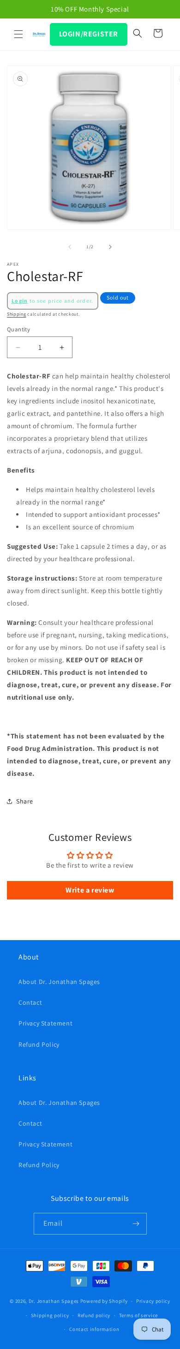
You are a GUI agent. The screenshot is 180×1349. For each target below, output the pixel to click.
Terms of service (138, 1315)
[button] (18, 34)
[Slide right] (110, 247)
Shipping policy (50, 1315)
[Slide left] (70, 247)
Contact (30, 1002)
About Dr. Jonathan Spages (59, 981)
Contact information (94, 1329)
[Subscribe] (136, 1224)
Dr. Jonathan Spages (54, 1301)
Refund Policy (39, 1044)
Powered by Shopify (104, 1301)
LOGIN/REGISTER (88, 34)
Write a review (90, 890)
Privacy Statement (45, 1023)
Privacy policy (153, 1301)
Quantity (18, 329)
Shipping (16, 314)
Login (20, 300)
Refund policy (94, 1315)
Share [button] (24, 801)
